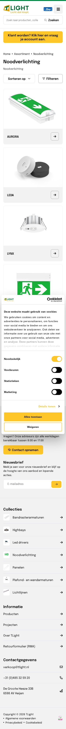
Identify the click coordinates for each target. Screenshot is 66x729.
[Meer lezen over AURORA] (55, 136)
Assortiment (22, 53)
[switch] (57, 370)
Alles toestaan (33, 416)
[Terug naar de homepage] (16, 9)
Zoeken (53, 20)
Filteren (52, 78)
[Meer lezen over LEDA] (55, 195)
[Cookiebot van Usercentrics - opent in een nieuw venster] (47, 299)
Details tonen (46, 406)
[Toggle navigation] (58, 9)
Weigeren (33, 426)
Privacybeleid (14, 722)
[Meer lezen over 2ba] (48, 9)
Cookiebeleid (34, 722)
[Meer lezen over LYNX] (55, 253)
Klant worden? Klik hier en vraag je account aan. (33, 37)
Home (6, 53)
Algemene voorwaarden (21, 718)
